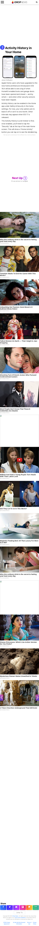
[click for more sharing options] (36, 907)
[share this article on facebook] (3, 907)
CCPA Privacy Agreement (6, 923)
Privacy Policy (34, 923)
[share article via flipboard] (23, 907)
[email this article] (16, 907)
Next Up (19, 178)
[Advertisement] (19, 25)
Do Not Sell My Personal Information (19, 923)
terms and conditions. (20, 917)
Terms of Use (29, 923)
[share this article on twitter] (10, 907)
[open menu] (2, 2)
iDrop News (15, 916)
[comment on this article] (29, 907)
